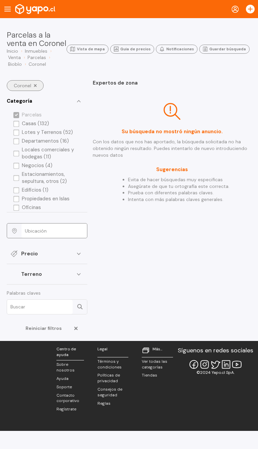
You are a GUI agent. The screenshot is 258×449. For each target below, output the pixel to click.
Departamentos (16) (45, 141)
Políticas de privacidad (108, 378)
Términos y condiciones (109, 364)
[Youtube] (236, 364)
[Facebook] (193, 364)
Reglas (104, 403)
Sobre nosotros (65, 367)
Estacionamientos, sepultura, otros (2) (44, 178)
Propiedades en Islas (46, 198)
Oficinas (31, 207)
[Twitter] (215, 364)
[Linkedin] (226, 364)
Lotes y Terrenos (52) (47, 132)
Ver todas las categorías (154, 364)
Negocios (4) (37, 165)
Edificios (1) (35, 190)
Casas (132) (35, 123)
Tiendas (149, 375)
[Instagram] (204, 364)
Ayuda (62, 378)
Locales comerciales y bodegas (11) (48, 153)
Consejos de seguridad (109, 392)
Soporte (64, 387)
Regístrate (66, 409)
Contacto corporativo (67, 398)
